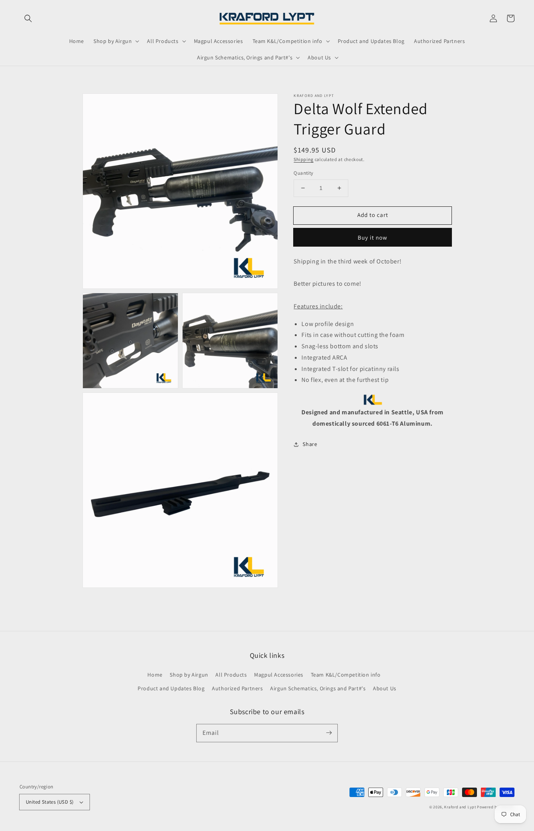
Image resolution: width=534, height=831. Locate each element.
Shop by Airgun (189, 674)
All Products (231, 674)
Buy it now (372, 237)
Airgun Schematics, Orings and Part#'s (318, 688)
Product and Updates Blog (171, 688)
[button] (28, 18)
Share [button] (310, 444)
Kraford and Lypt (460, 807)
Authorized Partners (237, 688)
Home (154, 674)
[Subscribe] (328, 732)
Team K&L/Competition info (346, 674)
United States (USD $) (49, 802)
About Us (384, 688)
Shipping (304, 159)
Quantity (303, 173)
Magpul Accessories (278, 674)
